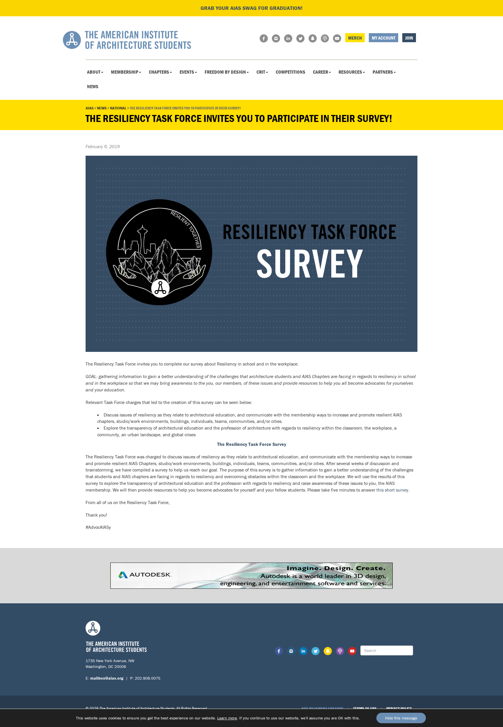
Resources (350, 72)
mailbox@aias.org (106, 678)
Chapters (159, 72)
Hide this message (401, 718)
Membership (124, 72)
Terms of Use (365, 708)
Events (187, 72)
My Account (383, 38)
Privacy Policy (399, 708)
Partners (383, 72)
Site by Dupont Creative (322, 708)
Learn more (227, 718)
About (93, 72)
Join (409, 38)
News (92, 86)
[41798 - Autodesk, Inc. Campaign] (251, 575)
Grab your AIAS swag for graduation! (251, 8)
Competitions (290, 72)
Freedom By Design (225, 72)
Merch (355, 38)
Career (320, 72)
